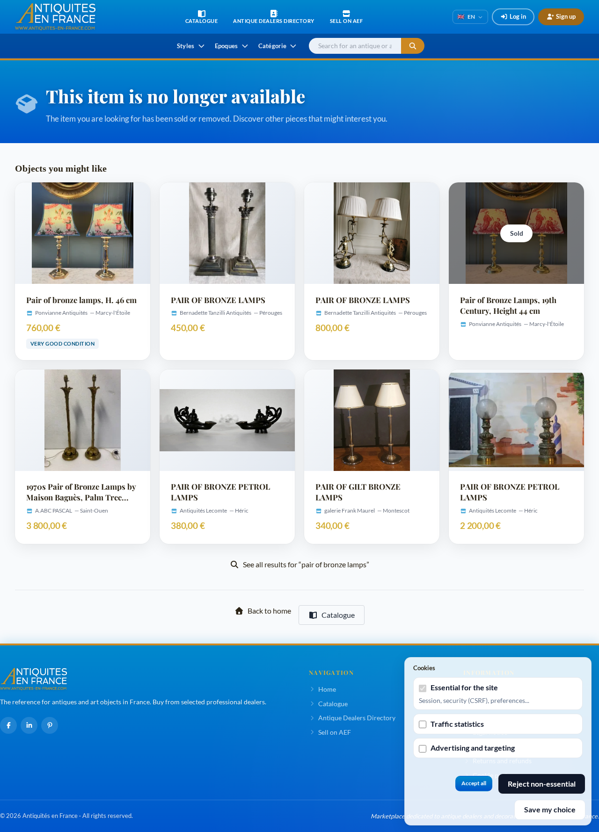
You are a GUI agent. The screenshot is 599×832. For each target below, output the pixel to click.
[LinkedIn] (29, 725)
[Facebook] (8, 725)
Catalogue (338, 614)
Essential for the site (464, 687)
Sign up (566, 16)
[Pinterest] (49, 725)
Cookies (424, 668)
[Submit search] (412, 46)
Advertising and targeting (473, 747)
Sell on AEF (334, 732)
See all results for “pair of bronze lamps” (306, 564)
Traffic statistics (457, 723)
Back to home (269, 610)
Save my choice (550, 809)
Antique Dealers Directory (356, 718)
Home (327, 689)
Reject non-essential (542, 783)
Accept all (473, 783)
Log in (518, 16)
